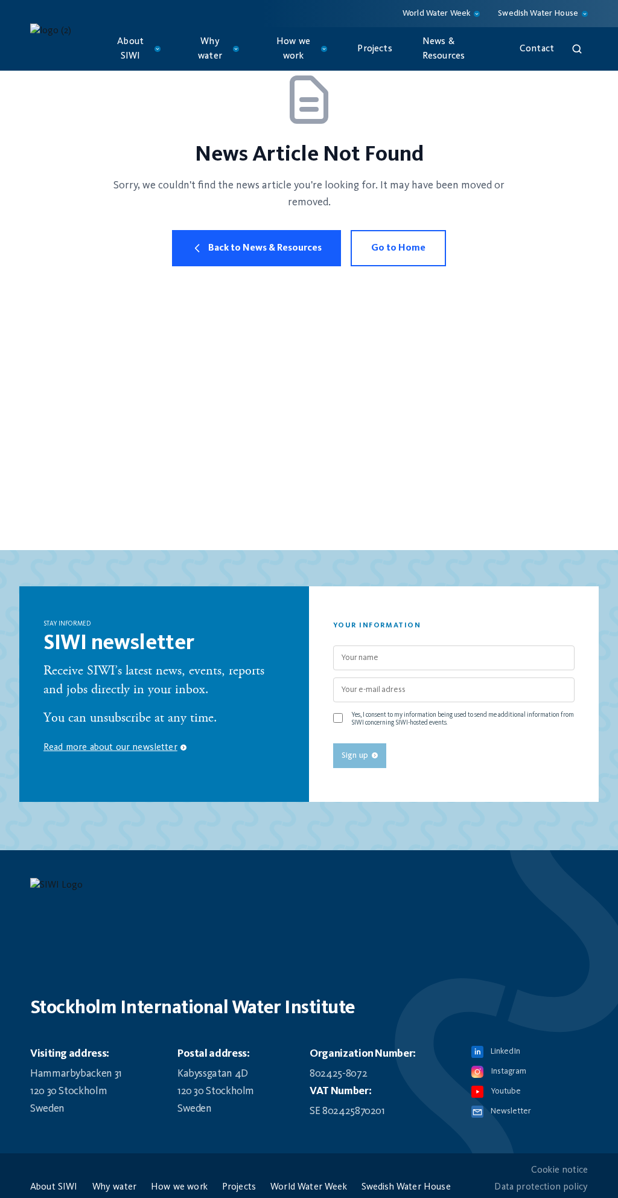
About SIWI (54, 1187)
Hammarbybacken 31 (76, 1073)
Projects (374, 49)
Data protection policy (541, 1187)
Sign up (355, 755)
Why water (114, 1187)
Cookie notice (559, 1170)
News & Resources (443, 49)
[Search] (577, 49)
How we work (179, 1187)
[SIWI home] (309, 889)
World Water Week (308, 1187)
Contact (537, 49)
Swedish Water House (406, 1187)
